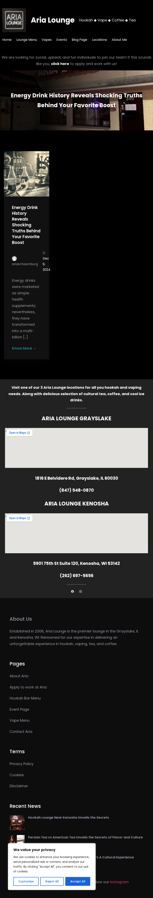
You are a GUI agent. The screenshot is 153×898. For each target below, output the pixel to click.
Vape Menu (19, 720)
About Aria (19, 675)
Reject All (52, 881)
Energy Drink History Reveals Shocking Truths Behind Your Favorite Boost (26, 225)
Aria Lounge (53, 20)
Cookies (17, 774)
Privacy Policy (21, 763)
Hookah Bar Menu (25, 698)
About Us (21, 619)
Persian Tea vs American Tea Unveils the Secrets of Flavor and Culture (85, 837)
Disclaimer (19, 785)
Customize (26, 881)
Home (7, 39)
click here (60, 63)
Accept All (77, 881)
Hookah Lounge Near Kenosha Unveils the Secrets (68, 817)
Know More (22, 348)
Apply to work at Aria (28, 687)
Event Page (19, 709)
